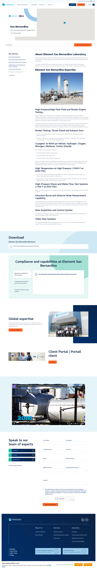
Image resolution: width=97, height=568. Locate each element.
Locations (72, 4)
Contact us (81, 4)
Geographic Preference (72, 467)
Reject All (78, 564)
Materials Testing (58, 531)
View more (12, 75)
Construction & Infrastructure (79, 535)
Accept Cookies (88, 564)
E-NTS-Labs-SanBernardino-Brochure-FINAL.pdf (26, 246)
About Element (39, 535)
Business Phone (70, 458)
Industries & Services (22, 4)
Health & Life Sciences (77, 538)
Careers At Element (40, 531)
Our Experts (34, 4)
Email (44, 458)
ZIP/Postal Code (47, 467)
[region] (48, 564)
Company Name (47, 449)
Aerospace (74, 531)
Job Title (68, 449)
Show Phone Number (16, 33)
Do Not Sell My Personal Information (64, 564)
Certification (56, 538)
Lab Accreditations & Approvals (84, 1)
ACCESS (52, 362)
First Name (46, 440)
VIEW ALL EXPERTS (15, 330)
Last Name (68, 440)
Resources (41, 4)
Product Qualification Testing (60, 535)
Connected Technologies (78, 541)
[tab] (22, 274)
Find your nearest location (15, 465)
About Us (50, 4)
